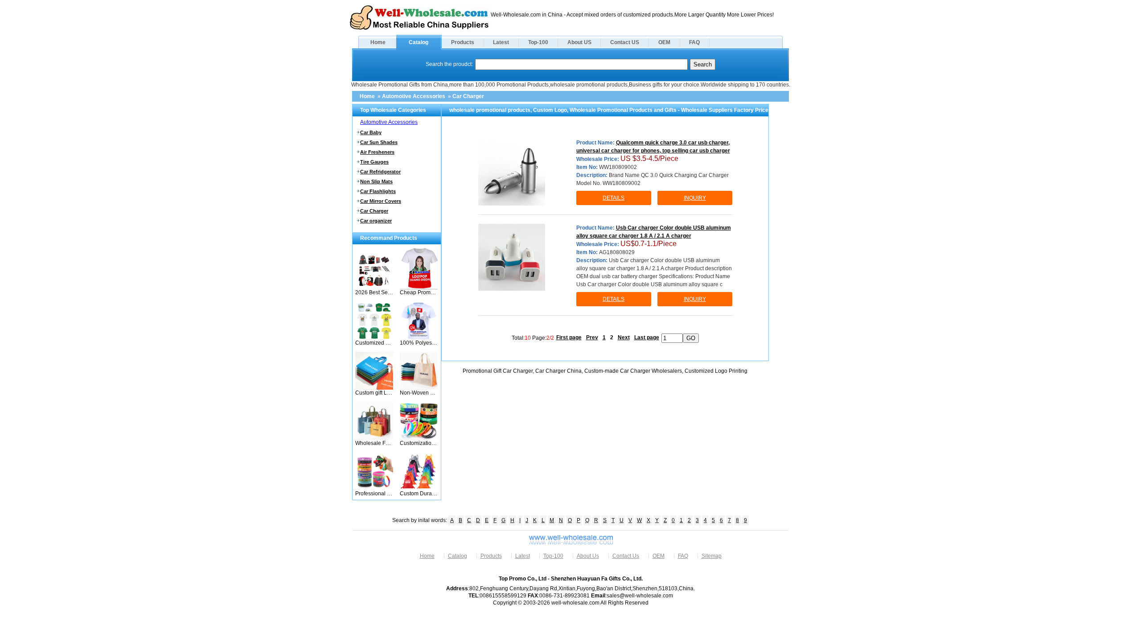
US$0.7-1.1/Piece (648, 243)
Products (462, 42)
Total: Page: (533, 337)
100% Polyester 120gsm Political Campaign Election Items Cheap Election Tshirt (419, 343)
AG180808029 (617, 252)
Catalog (418, 42)
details (613, 198)
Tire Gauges (374, 162)
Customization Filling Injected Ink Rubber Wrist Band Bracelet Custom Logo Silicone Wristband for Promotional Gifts (419, 443)
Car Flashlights (378, 191)
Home (378, 42)
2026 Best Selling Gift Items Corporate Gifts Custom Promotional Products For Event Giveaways (374, 292)
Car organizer (376, 220)
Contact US (624, 42)
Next (624, 337)
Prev (592, 337)
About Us (588, 556)
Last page (646, 337)
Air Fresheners (377, 152)
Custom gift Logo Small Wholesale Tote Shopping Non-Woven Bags (374, 393)
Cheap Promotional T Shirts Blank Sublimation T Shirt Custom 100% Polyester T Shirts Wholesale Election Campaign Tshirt (419, 292)
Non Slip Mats (376, 181)
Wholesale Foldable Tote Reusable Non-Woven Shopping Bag (374, 443)
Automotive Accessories (413, 96)
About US (579, 42)
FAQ (694, 42)
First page (569, 337)
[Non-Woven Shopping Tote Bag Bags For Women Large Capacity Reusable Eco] (419, 388)
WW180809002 (618, 167)
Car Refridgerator (380, 171)
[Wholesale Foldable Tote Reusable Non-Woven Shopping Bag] (374, 438)
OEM (664, 42)
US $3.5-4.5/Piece (649, 158)
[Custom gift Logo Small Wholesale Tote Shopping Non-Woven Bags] (374, 388)
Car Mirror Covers (380, 201)
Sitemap (712, 556)
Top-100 (538, 42)
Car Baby (371, 132)
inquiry (695, 198)
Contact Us (625, 556)
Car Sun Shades (379, 142)
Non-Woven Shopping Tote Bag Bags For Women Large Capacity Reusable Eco (419, 393)
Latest (501, 42)
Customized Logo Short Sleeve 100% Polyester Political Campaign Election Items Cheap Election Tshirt (374, 343)
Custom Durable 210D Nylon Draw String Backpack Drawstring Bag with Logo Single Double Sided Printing (419, 493)
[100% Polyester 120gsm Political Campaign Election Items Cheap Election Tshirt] (419, 338)
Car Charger (468, 96)
